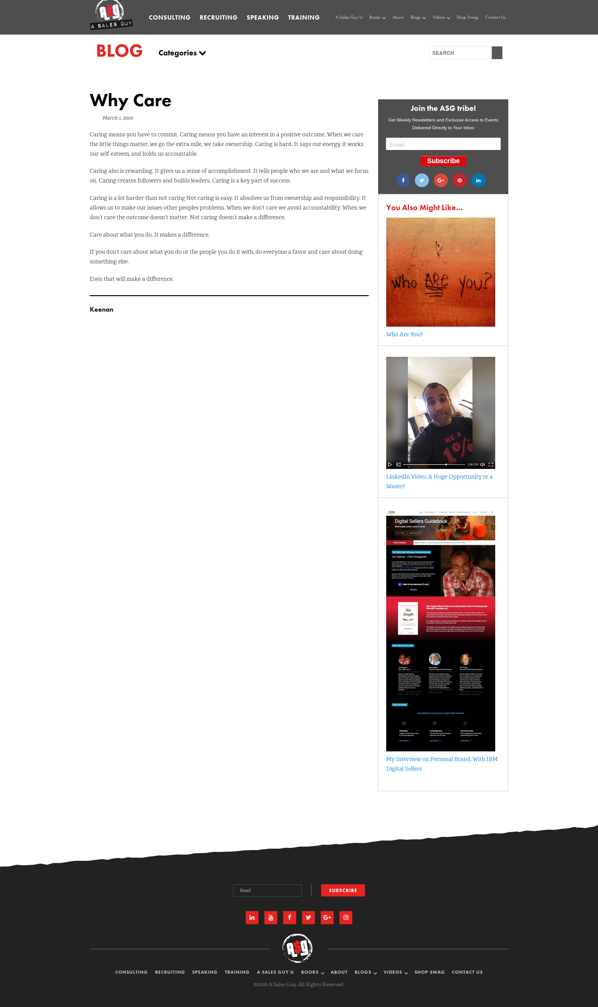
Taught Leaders (447, 43)
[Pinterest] (460, 180)
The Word (443, 37)
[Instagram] (345, 917)
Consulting (170, 17)
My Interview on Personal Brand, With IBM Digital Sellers (442, 764)
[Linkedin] (479, 180)
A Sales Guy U (349, 17)
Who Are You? (404, 334)
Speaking (263, 17)
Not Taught (381, 37)
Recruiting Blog (425, 37)
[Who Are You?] (440, 325)
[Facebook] (403, 180)
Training (304, 17)
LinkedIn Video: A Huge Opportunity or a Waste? (439, 481)
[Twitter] (422, 180)
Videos (439, 17)
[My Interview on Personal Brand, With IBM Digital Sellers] (440, 749)
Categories (179, 53)
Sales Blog (421, 29)
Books (375, 17)
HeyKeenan (444, 29)
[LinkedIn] (252, 917)
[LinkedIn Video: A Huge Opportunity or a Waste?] (440, 467)
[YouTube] (270, 917)
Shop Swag (467, 17)
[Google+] (441, 180)
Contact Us (495, 17)
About (397, 17)
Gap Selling (382, 29)
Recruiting (219, 17)
